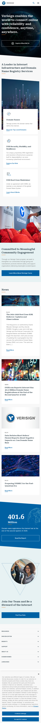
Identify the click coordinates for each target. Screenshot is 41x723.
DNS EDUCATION (7, 636)
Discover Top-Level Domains (16, 130)
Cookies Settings (20, 713)
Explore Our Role (12, 163)
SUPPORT (5, 646)
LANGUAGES (5, 662)
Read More (10, 350)
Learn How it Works (13, 192)
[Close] (38, 674)
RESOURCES (5, 631)
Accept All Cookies (20, 719)
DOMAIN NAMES (6, 656)
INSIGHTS (4, 641)
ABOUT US (5, 651)
